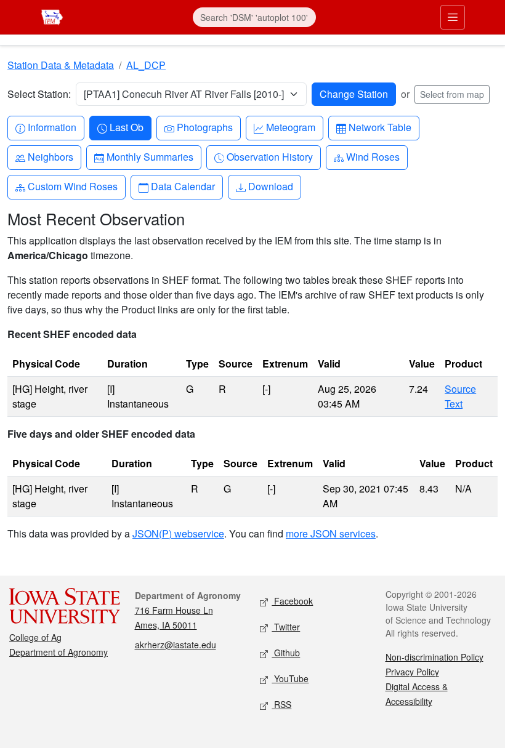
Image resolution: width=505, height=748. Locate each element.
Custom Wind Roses (72, 186)
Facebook (292, 601)
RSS (281, 704)
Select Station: (39, 94)
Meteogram (290, 126)
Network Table (379, 126)
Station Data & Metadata (60, 65)
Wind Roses (372, 156)
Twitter (286, 627)
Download (270, 186)
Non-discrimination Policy (434, 657)
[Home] (52, 16)
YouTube (290, 678)
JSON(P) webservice (178, 533)
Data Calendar (182, 186)
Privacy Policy (412, 672)
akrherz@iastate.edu (175, 644)
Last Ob (126, 126)
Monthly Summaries (149, 156)
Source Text (460, 396)
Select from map (452, 94)
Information (51, 126)
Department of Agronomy (58, 652)
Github (286, 652)
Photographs (204, 126)
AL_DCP (146, 65)
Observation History (269, 156)
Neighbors (50, 156)
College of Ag (35, 637)
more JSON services (331, 533)
